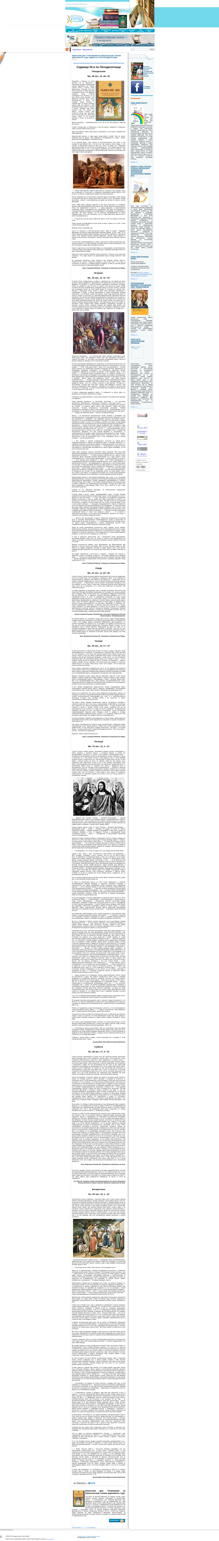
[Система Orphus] (142, 464)
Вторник (86, 63)
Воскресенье (119, 63)
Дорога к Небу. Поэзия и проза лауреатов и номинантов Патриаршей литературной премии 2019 (141, 171)
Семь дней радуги (139, 103)
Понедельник (77, 63)
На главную (69, 4)
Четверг (98, 63)
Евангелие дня (123, 30)
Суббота (111, 63)
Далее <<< (134, 162)
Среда (92, 63)
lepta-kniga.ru (76, 49)
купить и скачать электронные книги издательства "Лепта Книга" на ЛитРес (141, 274)
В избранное (76, 4)
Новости (82, 30)
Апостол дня (149, 30)
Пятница (104, 63)
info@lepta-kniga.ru (82, 1536)
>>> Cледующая (90, 1527)
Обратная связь (83, 4)
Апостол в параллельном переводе (137, 341)
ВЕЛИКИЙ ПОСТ (132, 30)
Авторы (115, 30)
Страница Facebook (147, 87)
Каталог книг (96, 30)
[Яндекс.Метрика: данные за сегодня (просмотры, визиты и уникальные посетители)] (142, 426)
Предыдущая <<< (77, 1527)
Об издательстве (73, 30)
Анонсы (88, 30)
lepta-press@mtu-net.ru (94, 1536)
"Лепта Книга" (50, 1539)
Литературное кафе (106, 30)
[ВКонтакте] (89, 1483)
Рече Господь (140, 30)
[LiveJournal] (94, 1483)
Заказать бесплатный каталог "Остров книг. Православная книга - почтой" (149, 71)
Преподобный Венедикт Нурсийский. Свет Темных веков (141, 285)
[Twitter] (92, 1483)
